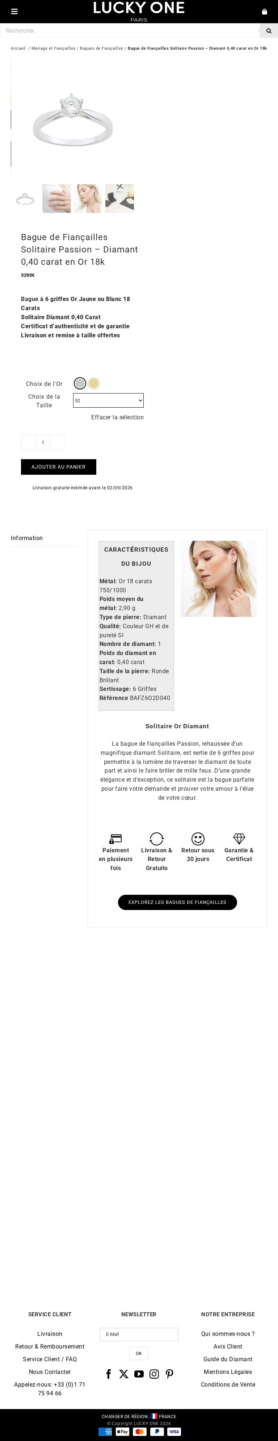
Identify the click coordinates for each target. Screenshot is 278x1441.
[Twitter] (124, 1374)
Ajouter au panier (58, 467)
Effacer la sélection (117, 417)
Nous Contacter (50, 1371)
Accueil (18, 48)
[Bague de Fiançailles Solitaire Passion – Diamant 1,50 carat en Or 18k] (74, 967)
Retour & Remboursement (49, 1346)
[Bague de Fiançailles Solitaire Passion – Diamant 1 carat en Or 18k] (203, 967)
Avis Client (228, 1346)
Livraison (50, 1333)
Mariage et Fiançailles (53, 48)
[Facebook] (109, 1374)
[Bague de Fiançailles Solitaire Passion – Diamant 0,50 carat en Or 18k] (203, 1131)
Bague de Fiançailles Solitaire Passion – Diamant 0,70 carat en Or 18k (75, 1261)
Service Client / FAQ (50, 1359)
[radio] (80, 383)
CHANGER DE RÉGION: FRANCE (139, 1416)
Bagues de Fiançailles (101, 48)
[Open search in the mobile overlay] (139, 30)
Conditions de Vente (228, 1384)
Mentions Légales (228, 1371)
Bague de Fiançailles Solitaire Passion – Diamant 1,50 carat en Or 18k (75, 1097)
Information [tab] (27, 538)
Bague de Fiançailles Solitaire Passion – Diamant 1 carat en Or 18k (203, 1097)
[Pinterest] (169, 1374)
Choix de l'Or (44, 383)
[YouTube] (139, 1374)
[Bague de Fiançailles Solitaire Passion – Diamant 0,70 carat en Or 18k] (74, 1131)
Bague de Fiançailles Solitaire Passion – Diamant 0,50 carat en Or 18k (203, 1261)
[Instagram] (154, 1374)
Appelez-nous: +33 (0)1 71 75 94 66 (50, 1389)
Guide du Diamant (228, 1359)
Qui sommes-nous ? (228, 1333)
